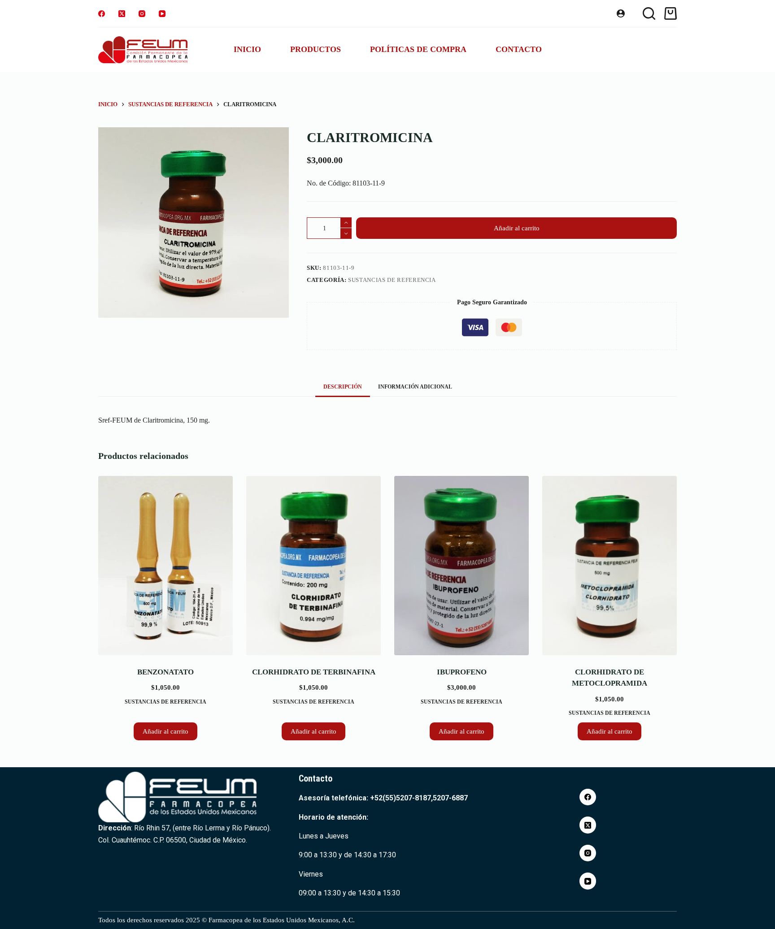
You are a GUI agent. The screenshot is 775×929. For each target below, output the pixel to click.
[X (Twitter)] (121, 13)
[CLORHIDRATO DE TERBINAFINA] (313, 565)
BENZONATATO (165, 672)
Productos (315, 49)
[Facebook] (101, 13)
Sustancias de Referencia (392, 280)
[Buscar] (649, 13)
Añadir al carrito (517, 228)
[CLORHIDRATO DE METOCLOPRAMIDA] (609, 565)
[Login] (621, 13)
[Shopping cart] (670, 13)
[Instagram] (142, 13)
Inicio (247, 49)
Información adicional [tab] (415, 387)
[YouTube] (162, 13)
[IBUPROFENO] (461, 565)
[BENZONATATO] (165, 565)
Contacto (519, 49)
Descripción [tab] (342, 387)
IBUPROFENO (462, 672)
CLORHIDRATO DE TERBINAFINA (313, 672)
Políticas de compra (418, 49)
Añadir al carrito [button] (165, 731)
